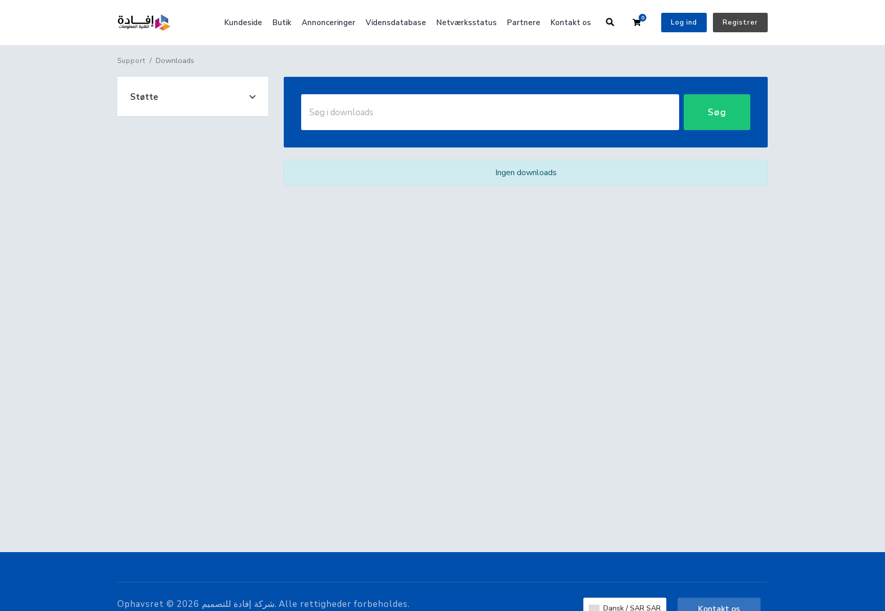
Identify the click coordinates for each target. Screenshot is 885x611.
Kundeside (243, 22)
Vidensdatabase (396, 22)
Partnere (523, 22)
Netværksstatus (466, 22)
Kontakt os (571, 22)
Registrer (740, 22)
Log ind (684, 22)
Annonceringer (328, 22)
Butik (281, 22)
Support (131, 61)
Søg (717, 112)
